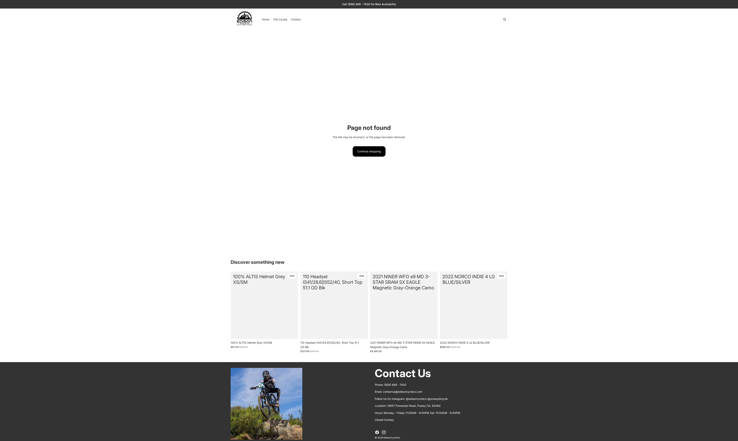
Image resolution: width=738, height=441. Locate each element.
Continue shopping (369, 151)
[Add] (292, 333)
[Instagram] (383, 432)
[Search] (504, 19)
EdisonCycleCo (392, 437)
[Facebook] (377, 432)
